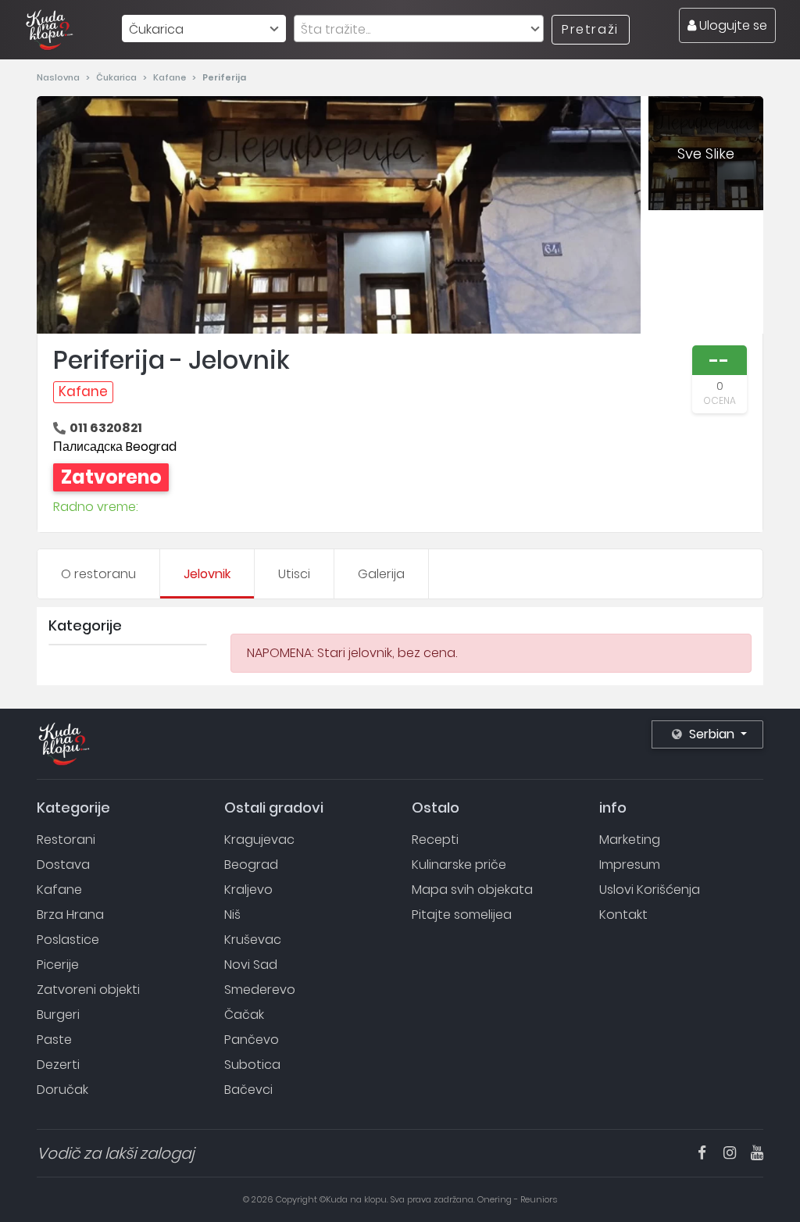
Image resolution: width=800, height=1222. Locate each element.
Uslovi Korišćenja (649, 890)
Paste (54, 1040)
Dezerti (58, 1065)
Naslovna (59, 77)
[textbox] (419, 29)
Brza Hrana (70, 915)
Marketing (629, 840)
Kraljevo (248, 890)
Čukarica (117, 77)
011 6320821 (106, 428)
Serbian (712, 734)
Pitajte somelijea (462, 915)
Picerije (58, 965)
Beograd (251, 865)
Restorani (66, 840)
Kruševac (252, 940)
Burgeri (58, 1015)
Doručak (62, 1090)
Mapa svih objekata (472, 890)
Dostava (63, 865)
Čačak (244, 1015)
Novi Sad (250, 965)
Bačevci (248, 1090)
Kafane (170, 77)
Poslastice (68, 940)
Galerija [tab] (381, 574)
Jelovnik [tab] (207, 574)
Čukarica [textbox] (156, 29)
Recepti (435, 840)
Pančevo (251, 1040)
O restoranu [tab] (98, 574)
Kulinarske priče (459, 865)
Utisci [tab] (294, 574)
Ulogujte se (731, 25)
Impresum (629, 865)
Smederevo (259, 990)
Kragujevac (259, 840)
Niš (232, 915)
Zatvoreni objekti (88, 990)
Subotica (252, 1065)
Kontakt (623, 915)
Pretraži (590, 29)
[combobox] (204, 28)
